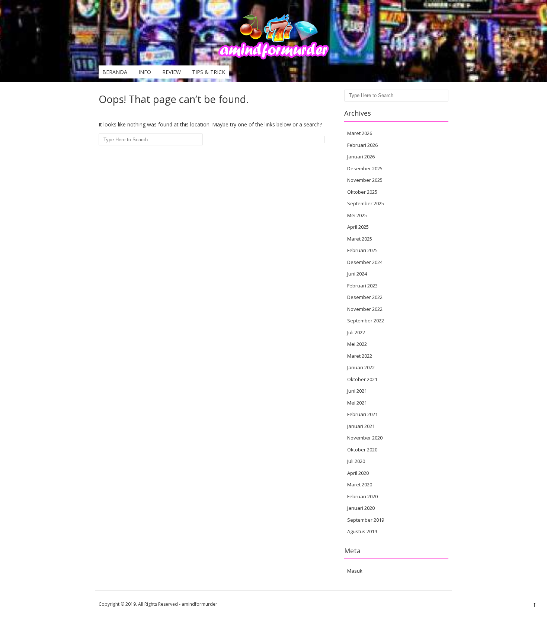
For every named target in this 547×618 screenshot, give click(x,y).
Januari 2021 (361, 426)
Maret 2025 (359, 238)
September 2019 (365, 519)
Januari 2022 (361, 367)
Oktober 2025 (362, 192)
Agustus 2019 (362, 531)
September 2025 (365, 203)
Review (171, 71)
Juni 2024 (357, 273)
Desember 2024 (365, 262)
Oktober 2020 (362, 449)
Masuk (354, 570)
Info (144, 71)
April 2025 (358, 226)
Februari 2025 (362, 250)
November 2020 (365, 437)
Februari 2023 (362, 285)
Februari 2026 (362, 145)
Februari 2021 (362, 414)
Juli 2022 (356, 332)
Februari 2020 (362, 496)
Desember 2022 (365, 297)
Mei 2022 (357, 344)
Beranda (114, 71)
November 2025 (365, 180)
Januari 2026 (361, 156)
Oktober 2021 (362, 379)
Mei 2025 (357, 215)
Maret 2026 (359, 133)
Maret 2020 (359, 484)
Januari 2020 (361, 508)
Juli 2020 (356, 461)
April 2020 (358, 473)
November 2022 (365, 309)
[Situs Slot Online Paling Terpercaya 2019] (273, 57)
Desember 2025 (365, 168)
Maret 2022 (359, 356)
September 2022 (365, 320)
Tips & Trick (208, 71)
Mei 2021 (357, 402)
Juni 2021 (357, 390)
